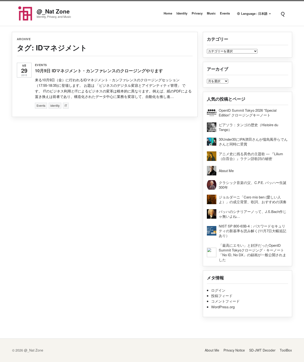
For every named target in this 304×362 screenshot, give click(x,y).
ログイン (218, 290)
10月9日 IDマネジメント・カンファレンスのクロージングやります (99, 71)
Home (168, 13)
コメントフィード (225, 301)
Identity (181, 13)
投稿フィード (222, 295)
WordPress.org (223, 306)
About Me (212, 350)
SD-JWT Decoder (262, 350)
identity (55, 105)
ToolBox (286, 350)
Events (225, 13)
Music (211, 13)
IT (66, 105)
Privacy (197, 13)
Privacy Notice (234, 350)
